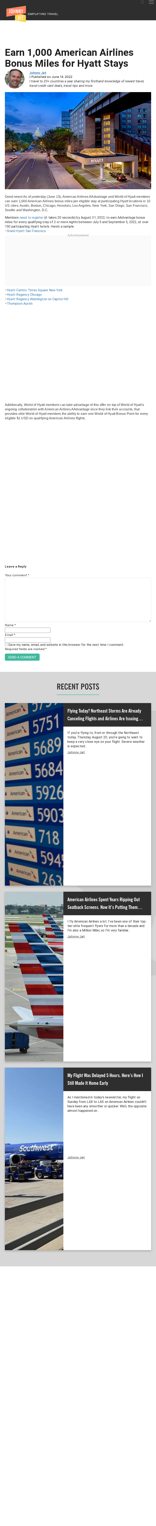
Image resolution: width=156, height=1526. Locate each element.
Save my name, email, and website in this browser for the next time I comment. (66, 645)
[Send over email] (4, 776)
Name (10, 625)
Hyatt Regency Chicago (24, 295)
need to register (31, 217)
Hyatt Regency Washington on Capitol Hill (37, 299)
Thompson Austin (19, 303)
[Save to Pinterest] (4, 767)
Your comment (17, 575)
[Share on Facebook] (4, 749)
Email (10, 635)
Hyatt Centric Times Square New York (35, 290)
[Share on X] (4, 758)
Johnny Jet (37, 73)
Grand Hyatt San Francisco (26, 231)
